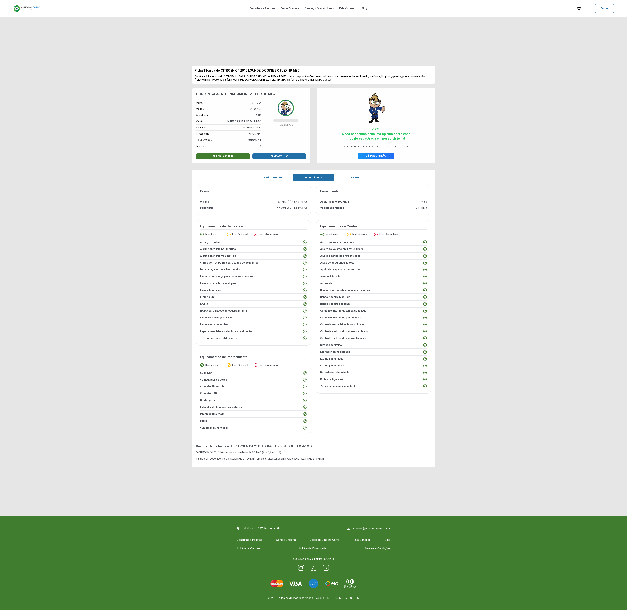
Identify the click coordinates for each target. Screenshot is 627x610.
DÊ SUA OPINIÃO (376, 155)
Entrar (604, 8)
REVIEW (355, 177)
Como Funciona (290, 8)
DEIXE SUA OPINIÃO (223, 156)
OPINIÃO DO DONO (272, 177)
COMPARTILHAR (279, 156)
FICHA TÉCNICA (313, 177)
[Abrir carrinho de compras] (579, 8)
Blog (364, 8)
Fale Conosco (347, 8)
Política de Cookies (248, 548)
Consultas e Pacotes (262, 8)
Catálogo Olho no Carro (319, 8)
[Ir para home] (27, 8)
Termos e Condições (377, 548)
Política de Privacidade (312, 548)
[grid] (313, 312)
